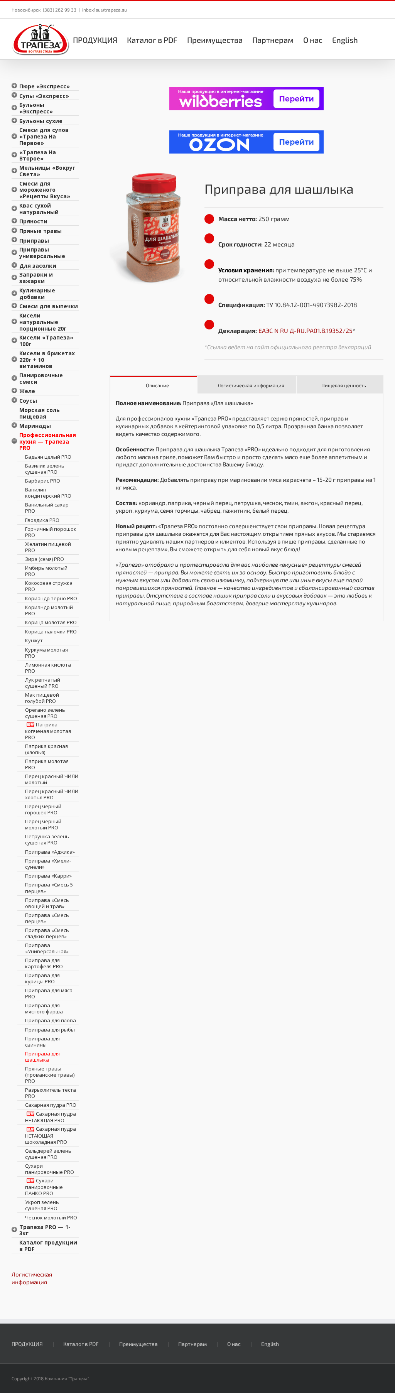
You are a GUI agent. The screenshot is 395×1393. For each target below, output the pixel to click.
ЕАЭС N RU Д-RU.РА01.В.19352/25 (305, 330)
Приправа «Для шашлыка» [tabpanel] (246, 502)
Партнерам (192, 1344)
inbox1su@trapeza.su (104, 9)
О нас (234, 1344)
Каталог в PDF (81, 1344)
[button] (371, 39)
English (270, 1344)
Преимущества (138, 1344)
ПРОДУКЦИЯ (27, 1344)
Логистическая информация (32, 1278)
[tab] (154, 384)
